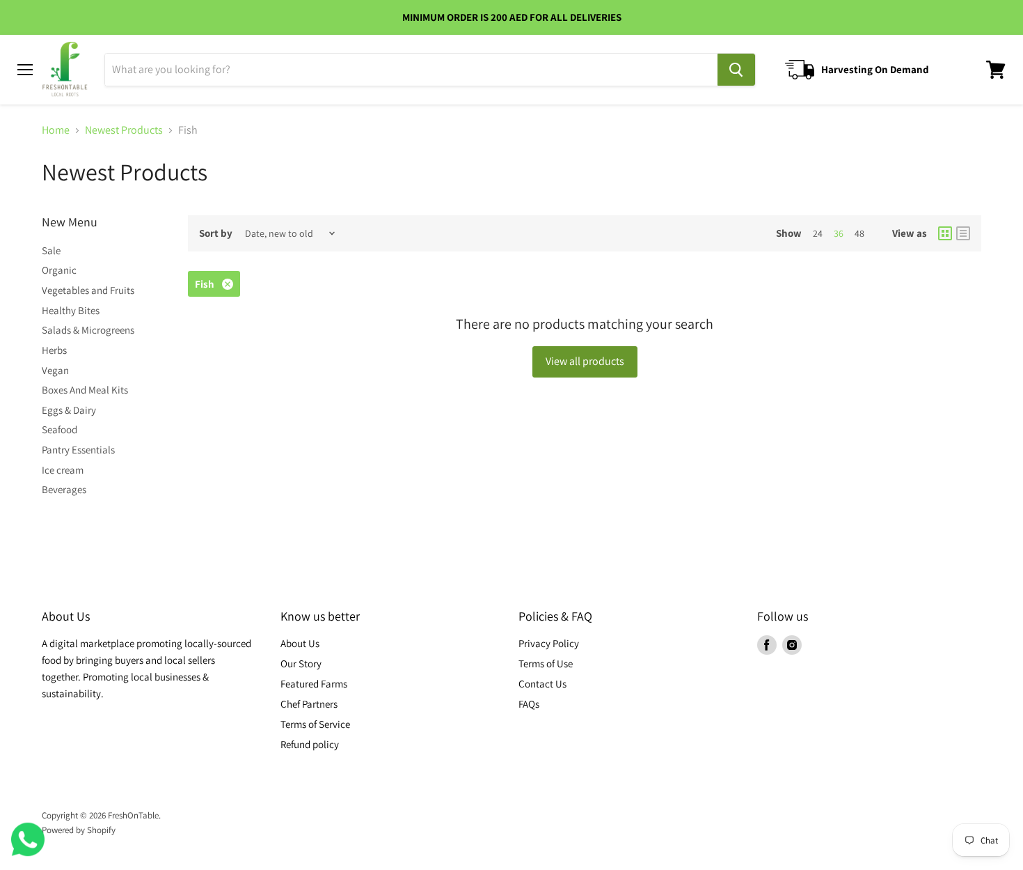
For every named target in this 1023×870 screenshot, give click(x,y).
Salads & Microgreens (88, 329)
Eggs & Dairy (69, 410)
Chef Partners (309, 703)
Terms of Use (545, 663)
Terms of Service (315, 724)
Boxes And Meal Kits (85, 389)
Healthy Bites (71, 310)
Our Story (301, 663)
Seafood (59, 429)
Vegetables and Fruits (88, 290)
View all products (585, 361)
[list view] (963, 233)
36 (838, 233)
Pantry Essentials (78, 449)
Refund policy (309, 744)
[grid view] (945, 233)
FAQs (528, 703)
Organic (59, 270)
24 (818, 233)
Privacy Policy (548, 643)
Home (56, 130)
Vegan (55, 370)
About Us (299, 643)
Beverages (64, 489)
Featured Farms (313, 683)
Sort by (215, 233)
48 (859, 233)
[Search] (736, 70)
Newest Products (124, 130)
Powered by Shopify (79, 830)
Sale (51, 250)
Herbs (54, 350)
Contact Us (542, 683)
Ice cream (63, 469)
